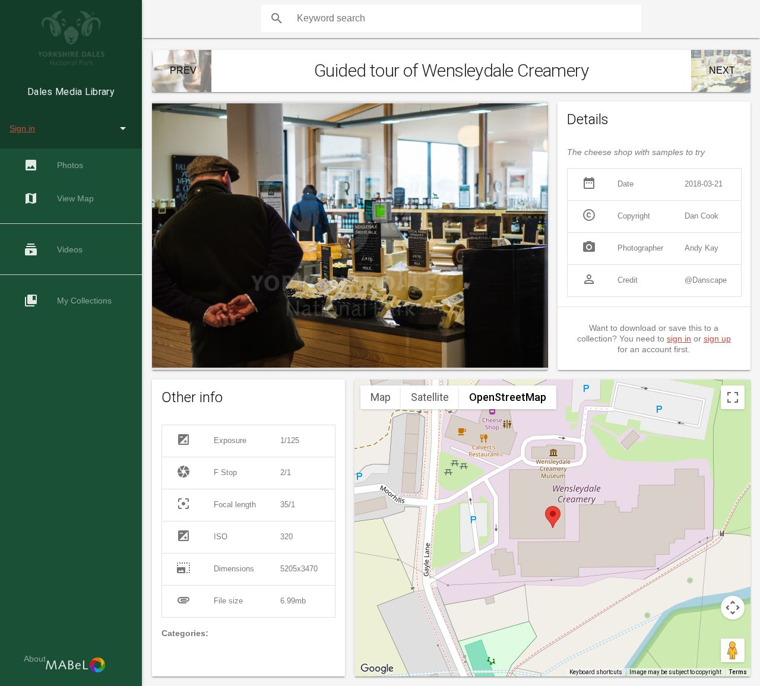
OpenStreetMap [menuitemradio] (507, 397)
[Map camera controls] (733, 607)
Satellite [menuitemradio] (430, 397)
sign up (717, 338)
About (35, 658)
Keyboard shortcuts (595, 672)
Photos (53, 165)
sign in (679, 338)
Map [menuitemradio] (380, 397)
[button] (552, 517)
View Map (59, 198)
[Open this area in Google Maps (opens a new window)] (377, 668)
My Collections (68, 300)
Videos (53, 249)
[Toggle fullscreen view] (733, 397)
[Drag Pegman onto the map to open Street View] (733, 650)
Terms (738, 672)
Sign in (22, 128)
